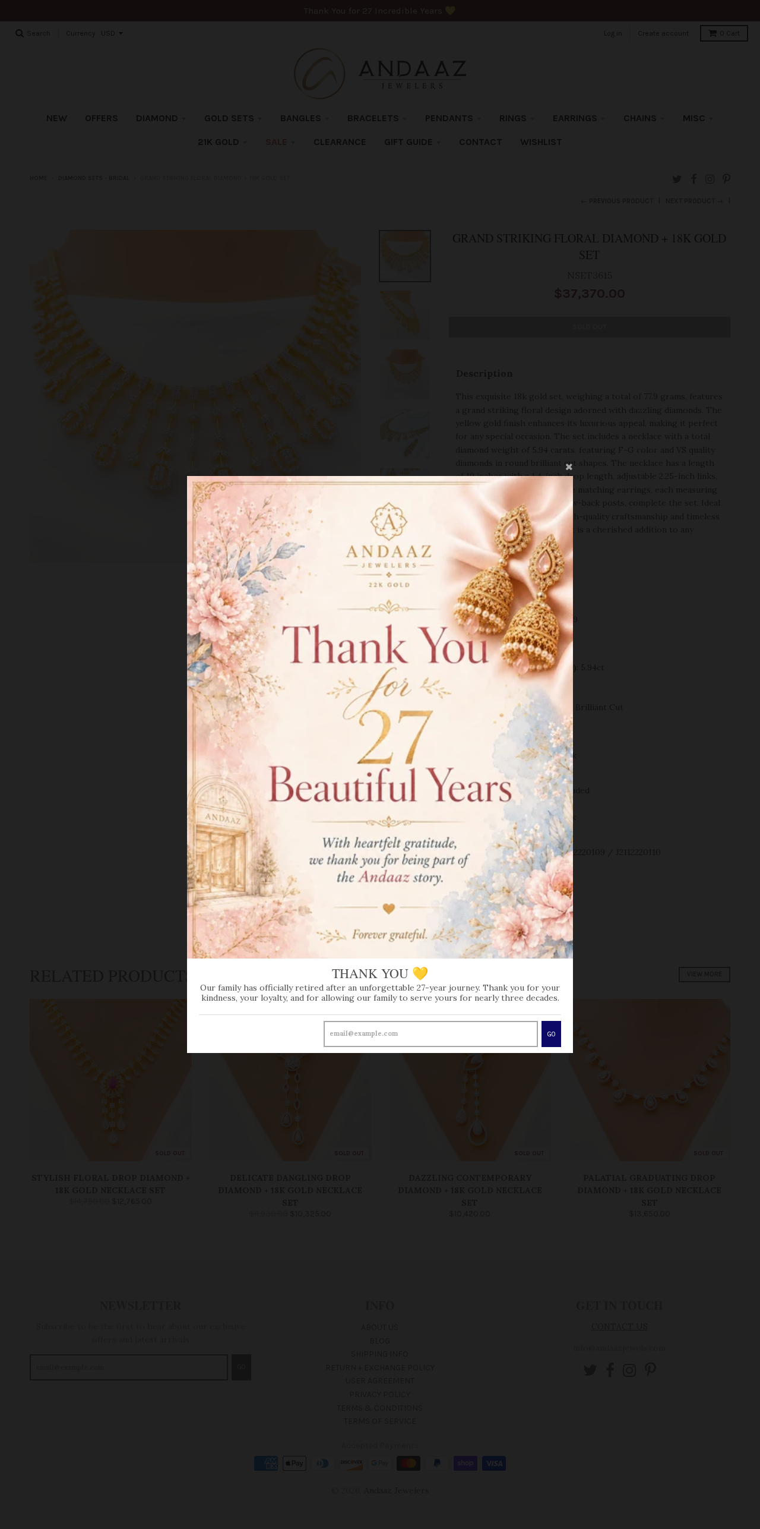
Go (551, 1034)
